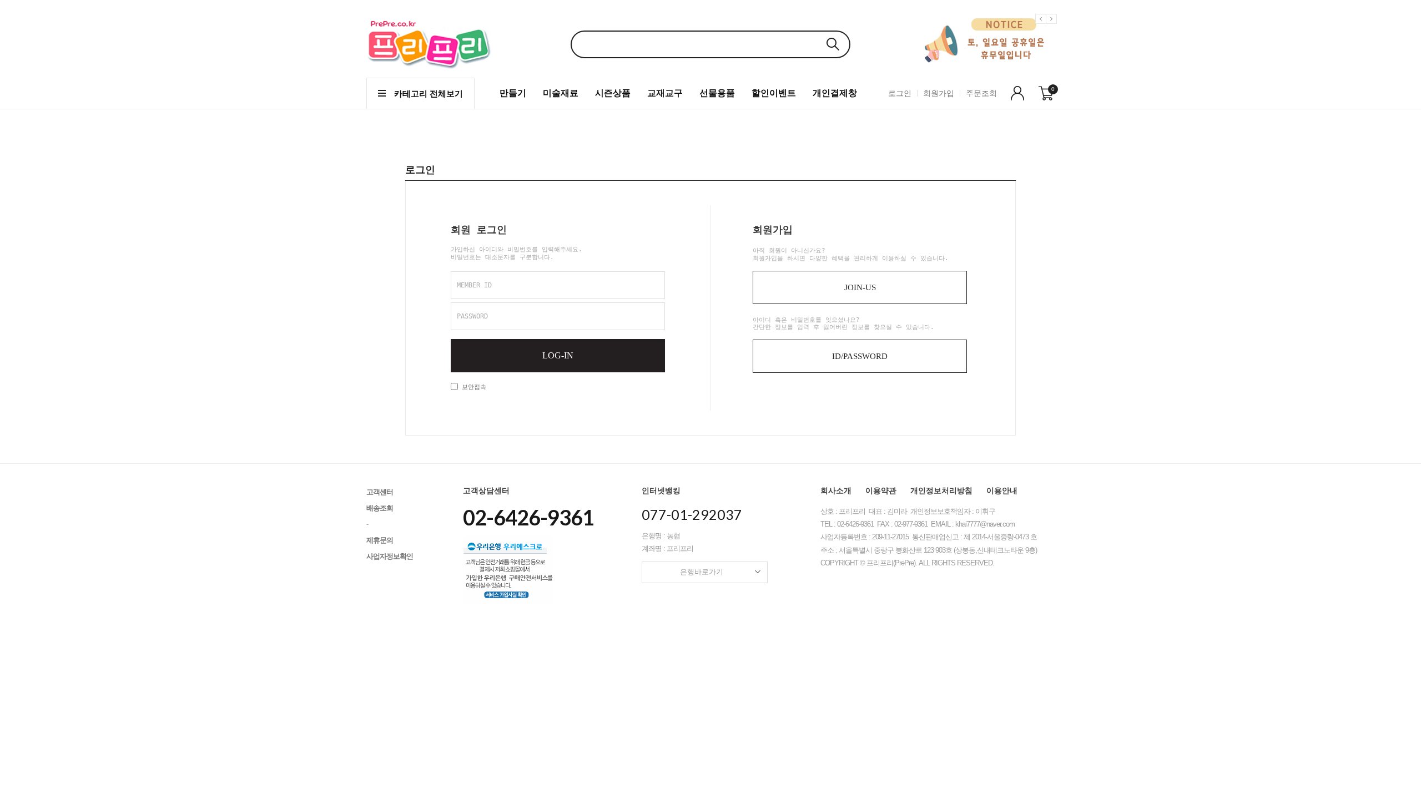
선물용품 (717, 93)
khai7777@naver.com (985, 524)
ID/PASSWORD (860, 356)
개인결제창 (835, 93)
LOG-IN (557, 355)
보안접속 (472, 387)
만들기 (513, 93)
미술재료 (560, 93)
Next (1053, 27)
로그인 (899, 93)
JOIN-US (860, 287)
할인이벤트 (774, 93)
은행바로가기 (701, 572)
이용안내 (1001, 490)
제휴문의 (379, 540)
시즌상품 (613, 93)
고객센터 (379, 492)
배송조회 (379, 508)
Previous (1042, 27)
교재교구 (665, 93)
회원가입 (938, 93)
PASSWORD (472, 316)
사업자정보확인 (389, 556)
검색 (832, 44)
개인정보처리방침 (941, 490)
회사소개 (835, 490)
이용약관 (880, 490)
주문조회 (981, 93)
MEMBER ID (474, 285)
